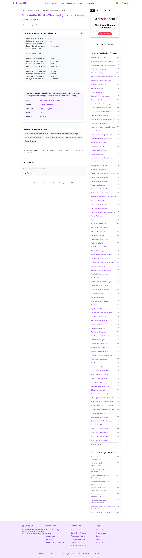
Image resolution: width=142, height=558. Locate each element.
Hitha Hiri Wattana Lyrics (98, 146)
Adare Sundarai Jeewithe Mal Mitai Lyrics (103, 61)
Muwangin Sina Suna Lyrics (99, 239)
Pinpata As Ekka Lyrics (98, 340)
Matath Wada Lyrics (97, 216)
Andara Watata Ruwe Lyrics (99, 84)
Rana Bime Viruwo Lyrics (99, 359)
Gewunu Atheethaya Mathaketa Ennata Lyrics (103, 119)
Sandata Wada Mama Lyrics (100, 378)
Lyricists (80, 3)
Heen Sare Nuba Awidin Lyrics (100, 481)
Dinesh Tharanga (96, 478)
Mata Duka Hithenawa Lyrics (100, 208)
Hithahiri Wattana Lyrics (98, 150)
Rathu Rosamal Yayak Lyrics (100, 367)
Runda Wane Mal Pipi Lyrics (100, 370)
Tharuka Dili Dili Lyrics (98, 425)
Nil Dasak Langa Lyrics (98, 251)
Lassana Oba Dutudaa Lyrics (100, 177)
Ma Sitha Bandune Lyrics (99, 181)
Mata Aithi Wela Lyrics (98, 200)
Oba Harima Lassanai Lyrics (99, 258)
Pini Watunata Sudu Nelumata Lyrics (102, 336)
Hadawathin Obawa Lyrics (99, 131)
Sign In (126, 3)
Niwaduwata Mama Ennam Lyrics (101, 254)
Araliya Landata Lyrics (98, 469)
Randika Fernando (96, 496)
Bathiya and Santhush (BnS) (99, 490)
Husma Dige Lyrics (97, 154)
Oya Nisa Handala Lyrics (98, 309)
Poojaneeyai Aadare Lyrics (99, 343)
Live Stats (79, 545)
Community (90, 3)
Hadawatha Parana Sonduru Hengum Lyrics (103, 127)
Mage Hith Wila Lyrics (98, 185)
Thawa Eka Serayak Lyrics (99, 432)
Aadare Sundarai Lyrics (98, 57)
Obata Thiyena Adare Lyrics (100, 289)
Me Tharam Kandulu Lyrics (99, 227)
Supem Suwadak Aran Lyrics (100, 417)
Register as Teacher (78, 536)
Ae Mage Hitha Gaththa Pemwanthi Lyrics (103, 65)
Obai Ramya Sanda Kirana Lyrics (101, 512)
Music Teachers (77, 530)
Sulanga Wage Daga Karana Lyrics (102, 405)
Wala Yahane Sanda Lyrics (99, 436)
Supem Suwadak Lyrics (98, 413)
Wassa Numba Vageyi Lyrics (100, 440)
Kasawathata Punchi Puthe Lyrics (101, 158)
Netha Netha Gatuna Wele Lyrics (101, 247)
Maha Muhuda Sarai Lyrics (99, 193)
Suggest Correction (106, 44)
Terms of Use (101, 533)
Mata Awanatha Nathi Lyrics (99, 204)
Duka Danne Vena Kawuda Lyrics (101, 104)
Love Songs (44, 109)
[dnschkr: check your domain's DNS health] (105, 26)
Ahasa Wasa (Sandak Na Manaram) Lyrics (104, 77)
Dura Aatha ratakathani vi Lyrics (101, 111)
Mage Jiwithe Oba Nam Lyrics (100, 189)
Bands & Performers (78, 533)
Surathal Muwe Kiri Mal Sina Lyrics (102, 421)
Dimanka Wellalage (96, 484)
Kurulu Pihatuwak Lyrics (98, 169)
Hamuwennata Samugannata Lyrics (102, 135)
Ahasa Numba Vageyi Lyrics (100, 73)
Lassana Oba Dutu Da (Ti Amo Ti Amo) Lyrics (103, 173)
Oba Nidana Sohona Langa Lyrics (101, 282)
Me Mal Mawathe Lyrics (98, 224)
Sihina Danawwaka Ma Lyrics (100, 386)
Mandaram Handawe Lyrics (99, 463)
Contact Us (100, 539)
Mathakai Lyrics (96, 457)
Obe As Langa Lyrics (97, 293)
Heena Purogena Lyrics (98, 142)
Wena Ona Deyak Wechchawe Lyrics (103, 506)
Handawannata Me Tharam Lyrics (101, 138)
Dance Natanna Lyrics (98, 92)
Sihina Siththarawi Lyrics (98, 390)
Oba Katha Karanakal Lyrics (99, 274)
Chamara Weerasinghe (97, 502)
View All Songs (96, 444)
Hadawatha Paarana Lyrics (99, 123)
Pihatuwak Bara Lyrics (98, 328)
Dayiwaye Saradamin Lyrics (99, 100)
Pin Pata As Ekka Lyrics (98, 332)
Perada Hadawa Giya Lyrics (100, 320)
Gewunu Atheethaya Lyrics (99, 115)
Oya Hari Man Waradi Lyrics (100, 301)
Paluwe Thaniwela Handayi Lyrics (101, 312)
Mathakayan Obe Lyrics (98, 500)
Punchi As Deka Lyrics (98, 347)
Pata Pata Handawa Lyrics (99, 316)
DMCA (98, 536)
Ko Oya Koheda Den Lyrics (99, 166)
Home (47, 3)
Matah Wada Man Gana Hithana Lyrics (103, 212)
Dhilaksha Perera (96, 459)
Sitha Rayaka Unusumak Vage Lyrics (102, 398)
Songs (62, 3)
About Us (99, 542)
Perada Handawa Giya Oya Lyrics (101, 324)
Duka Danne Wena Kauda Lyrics (101, 107)
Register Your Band (78, 539)
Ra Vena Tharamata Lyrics (99, 351)
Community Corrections (55, 542)
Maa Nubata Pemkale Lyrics (100, 475)
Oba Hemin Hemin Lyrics (99, 266)
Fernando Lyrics (30, 141)
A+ (82, 33)
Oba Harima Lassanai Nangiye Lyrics (102, 262)
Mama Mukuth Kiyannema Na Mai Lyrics (103, 196)
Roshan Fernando (33, 10)
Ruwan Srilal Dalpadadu (97, 509)
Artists (54, 3)
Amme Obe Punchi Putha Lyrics (101, 80)
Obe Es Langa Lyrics (97, 297)
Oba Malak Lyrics (96, 278)
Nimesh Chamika (96, 465)
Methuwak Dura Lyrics (98, 235)
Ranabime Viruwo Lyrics (98, 363)
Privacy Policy (101, 530)
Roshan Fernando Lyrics (74, 137)
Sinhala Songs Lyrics (54, 530)
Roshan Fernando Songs (54, 137)
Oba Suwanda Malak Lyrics (99, 285)
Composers (71, 3)
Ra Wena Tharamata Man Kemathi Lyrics (103, 355)
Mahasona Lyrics (96, 494)
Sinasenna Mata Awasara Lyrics (101, 394)
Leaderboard (75, 542)
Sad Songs (53, 109)
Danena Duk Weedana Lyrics (100, 96)
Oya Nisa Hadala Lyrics (98, 305)
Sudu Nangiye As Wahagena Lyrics (102, 401)
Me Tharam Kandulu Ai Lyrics (100, 231)
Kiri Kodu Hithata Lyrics (98, 488)
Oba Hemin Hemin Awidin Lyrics (101, 270)
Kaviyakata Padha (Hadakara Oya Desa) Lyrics (103, 162)
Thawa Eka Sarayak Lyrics (99, 428)
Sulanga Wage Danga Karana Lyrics (102, 409)
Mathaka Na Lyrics (97, 220)
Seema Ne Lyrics (96, 382)
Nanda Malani (95, 471)
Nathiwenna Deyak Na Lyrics (100, 243)
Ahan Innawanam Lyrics (98, 69)
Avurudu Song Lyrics (97, 88)
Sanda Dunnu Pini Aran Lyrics (100, 374)
